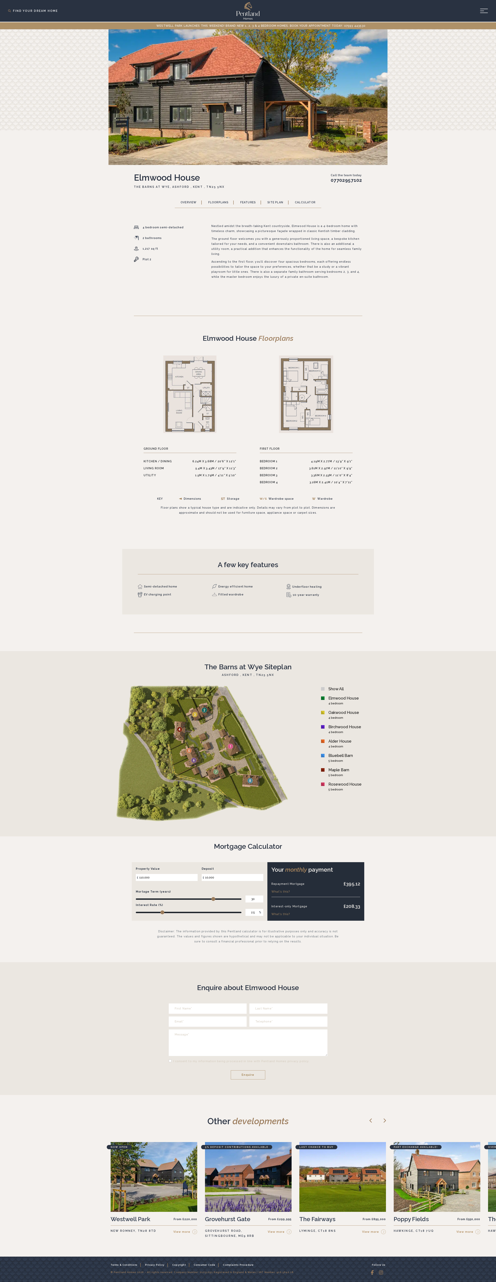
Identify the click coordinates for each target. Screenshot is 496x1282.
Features (248, 202)
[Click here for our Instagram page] (381, 1273)
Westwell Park (130, 1219)
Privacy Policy (154, 1265)
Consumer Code (204, 1265)
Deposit (208, 868)
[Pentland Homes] (247, 11)
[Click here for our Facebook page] (372, 1273)
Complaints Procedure (238, 1265)
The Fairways (317, 1219)
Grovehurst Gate (228, 1219)
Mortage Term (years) (153, 891)
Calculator (305, 202)
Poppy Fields (411, 1219)
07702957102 (346, 180)
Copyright (179, 1265)
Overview (189, 202)
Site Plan (275, 202)
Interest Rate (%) (149, 905)
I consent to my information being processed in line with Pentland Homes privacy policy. (241, 1061)
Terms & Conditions (124, 1265)
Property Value (148, 868)
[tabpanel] (248, 97)
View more (181, 1231)
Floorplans (218, 202)
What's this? (280, 891)
